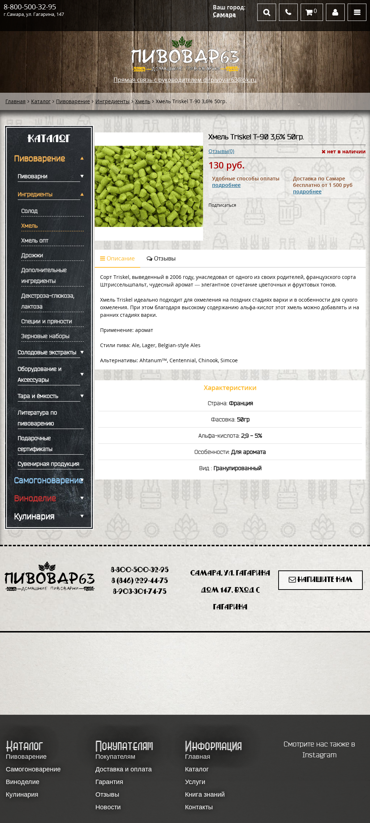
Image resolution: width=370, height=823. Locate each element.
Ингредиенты (112, 101)
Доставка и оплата (123, 769)
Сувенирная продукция (48, 463)
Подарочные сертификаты (35, 443)
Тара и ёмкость (38, 396)
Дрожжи (32, 255)
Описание (120, 258)
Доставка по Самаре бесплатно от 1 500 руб (323, 185)
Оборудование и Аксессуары (39, 374)
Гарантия (109, 781)
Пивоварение (73, 101)
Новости (108, 807)
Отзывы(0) (221, 151)
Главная (15, 101)
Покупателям (115, 756)
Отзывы (164, 258)
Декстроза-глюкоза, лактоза (47, 301)
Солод (29, 210)
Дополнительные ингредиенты (43, 275)
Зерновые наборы (45, 336)
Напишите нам (324, 580)
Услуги (195, 781)
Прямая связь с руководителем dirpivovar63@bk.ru (185, 80)
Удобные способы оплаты (245, 181)
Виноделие (35, 498)
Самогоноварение (47, 480)
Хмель (142, 101)
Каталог (41, 101)
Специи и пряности (46, 321)
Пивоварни (32, 176)
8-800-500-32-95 (30, 7)
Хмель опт (34, 240)
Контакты (199, 807)
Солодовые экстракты (47, 352)
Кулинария (34, 516)
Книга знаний (205, 794)
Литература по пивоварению (37, 417)
